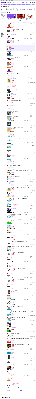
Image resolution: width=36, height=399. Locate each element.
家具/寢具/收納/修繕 (2, 33)
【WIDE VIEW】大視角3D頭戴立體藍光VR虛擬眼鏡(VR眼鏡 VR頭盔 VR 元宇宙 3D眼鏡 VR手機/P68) (20, 344)
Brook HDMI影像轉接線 (13, 301)
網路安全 (30, 397)
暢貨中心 (10, 4)
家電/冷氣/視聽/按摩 (2, 14)
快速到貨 (13, 4)
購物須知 (28, 397)
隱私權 (32, 397)
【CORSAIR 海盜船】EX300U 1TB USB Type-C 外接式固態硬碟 (17, 279)
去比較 (12, 48)
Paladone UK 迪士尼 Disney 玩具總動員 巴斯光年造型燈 (17, 127)
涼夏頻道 (18, 4)
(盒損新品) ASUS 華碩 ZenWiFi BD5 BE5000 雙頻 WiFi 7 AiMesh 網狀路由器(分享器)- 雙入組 (20, 187)
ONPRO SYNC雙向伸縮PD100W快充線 (15, 333)
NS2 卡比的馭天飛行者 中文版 (14, 62)
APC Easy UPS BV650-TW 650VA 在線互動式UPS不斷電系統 (17, 154)
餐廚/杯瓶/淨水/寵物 (2, 32)
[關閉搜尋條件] (10, 2)
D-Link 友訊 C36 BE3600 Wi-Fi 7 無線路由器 (15, 73)
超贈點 (34, 4)
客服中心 (24, 397)
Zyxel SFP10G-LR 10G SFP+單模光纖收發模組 (16, 219)
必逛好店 (21, 4)
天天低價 (16, 4)
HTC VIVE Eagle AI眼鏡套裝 (14, 290)
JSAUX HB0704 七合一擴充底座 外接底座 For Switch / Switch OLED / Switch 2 (19, 57)
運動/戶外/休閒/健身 (2, 34)
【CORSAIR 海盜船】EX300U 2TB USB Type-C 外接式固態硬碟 (17, 252)
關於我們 (26, 397)
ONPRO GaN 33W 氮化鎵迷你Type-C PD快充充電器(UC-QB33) (17, 100)
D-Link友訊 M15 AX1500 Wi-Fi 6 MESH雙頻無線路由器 (17, 306)
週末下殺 (23, 4)
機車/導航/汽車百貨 (2, 35)
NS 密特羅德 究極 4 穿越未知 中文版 (15, 40)
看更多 (25, 4)
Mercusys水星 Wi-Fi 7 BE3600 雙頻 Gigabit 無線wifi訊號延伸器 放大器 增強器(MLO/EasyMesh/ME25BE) (20, 338)
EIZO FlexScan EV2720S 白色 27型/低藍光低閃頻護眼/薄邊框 (17, 138)
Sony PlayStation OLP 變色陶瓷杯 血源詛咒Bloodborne (17, 29)
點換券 (5, 4)
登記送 (8, 4)
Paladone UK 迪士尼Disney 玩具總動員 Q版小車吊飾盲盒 (17, 116)
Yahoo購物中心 (4, 2)
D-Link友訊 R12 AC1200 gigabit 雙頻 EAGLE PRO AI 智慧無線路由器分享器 (19, 198)
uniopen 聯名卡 (30, 4)
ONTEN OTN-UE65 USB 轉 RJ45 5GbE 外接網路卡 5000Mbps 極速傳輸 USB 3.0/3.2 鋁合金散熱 (20, 225)
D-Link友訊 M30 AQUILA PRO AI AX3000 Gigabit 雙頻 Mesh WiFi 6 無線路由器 (19, 214)
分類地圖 (34, 397)
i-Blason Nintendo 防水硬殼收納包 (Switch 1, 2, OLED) (16, 89)
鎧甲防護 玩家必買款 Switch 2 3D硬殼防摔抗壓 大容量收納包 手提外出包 (18, 366)
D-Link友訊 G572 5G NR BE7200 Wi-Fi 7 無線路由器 (16, 133)
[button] (19, 20)
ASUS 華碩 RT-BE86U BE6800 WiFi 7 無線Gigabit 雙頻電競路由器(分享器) (19, 241)
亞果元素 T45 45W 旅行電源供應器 (14, 111)
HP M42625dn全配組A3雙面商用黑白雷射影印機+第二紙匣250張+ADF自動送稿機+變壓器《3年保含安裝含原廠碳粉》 (20, 170)
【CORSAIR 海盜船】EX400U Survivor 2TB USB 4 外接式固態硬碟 (18, 268)
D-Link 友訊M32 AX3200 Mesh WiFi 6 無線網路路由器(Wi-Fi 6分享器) (18, 317)
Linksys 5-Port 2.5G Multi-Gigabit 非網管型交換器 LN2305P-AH (17, 230)
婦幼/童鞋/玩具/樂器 (2, 31)
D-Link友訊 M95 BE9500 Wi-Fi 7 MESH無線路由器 (16, 165)
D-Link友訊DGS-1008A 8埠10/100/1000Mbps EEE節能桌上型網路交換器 (18, 311)
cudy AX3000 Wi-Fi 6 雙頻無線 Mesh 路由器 (15, 176)
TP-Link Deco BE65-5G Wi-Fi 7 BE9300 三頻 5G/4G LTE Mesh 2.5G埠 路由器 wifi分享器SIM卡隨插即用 (20, 246)
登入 (26, 2)
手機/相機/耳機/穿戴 (2, 13)
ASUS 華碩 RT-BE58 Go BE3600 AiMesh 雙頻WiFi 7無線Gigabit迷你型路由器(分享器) (20, 371)
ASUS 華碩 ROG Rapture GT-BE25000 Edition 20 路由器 (17, 68)
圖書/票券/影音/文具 (2, 36)
